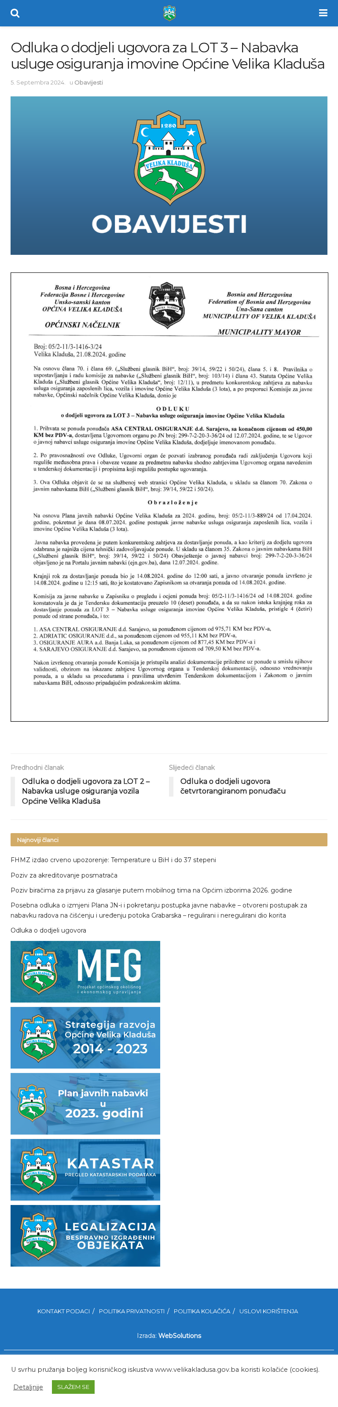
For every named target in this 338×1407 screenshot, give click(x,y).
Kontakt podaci (63, 1311)
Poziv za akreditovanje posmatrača (64, 875)
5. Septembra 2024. (38, 82)
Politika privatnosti (132, 1311)
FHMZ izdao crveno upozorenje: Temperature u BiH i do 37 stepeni (113, 860)
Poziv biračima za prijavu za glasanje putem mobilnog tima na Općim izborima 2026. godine (151, 890)
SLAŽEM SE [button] (73, 1386)
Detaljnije (28, 1387)
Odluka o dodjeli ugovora (48, 930)
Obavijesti (88, 82)
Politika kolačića (202, 1311)
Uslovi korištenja (268, 1311)
